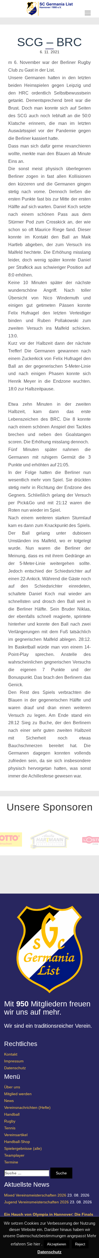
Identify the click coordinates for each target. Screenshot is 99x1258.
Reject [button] (80, 1244)
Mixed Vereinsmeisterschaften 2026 (35, 1195)
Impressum (14, 1061)
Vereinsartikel (16, 1135)
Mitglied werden (18, 1094)
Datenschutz (15, 1068)
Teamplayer (14, 1155)
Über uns (12, 1087)
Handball (12, 1114)
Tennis (9, 1128)
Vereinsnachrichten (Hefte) (27, 1107)
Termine (11, 1162)
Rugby (9, 1121)
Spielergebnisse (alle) (23, 1148)
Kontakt (10, 1054)
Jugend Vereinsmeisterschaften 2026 (36, 1202)
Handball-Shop (17, 1141)
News (9, 1100)
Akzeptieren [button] (56, 1244)
